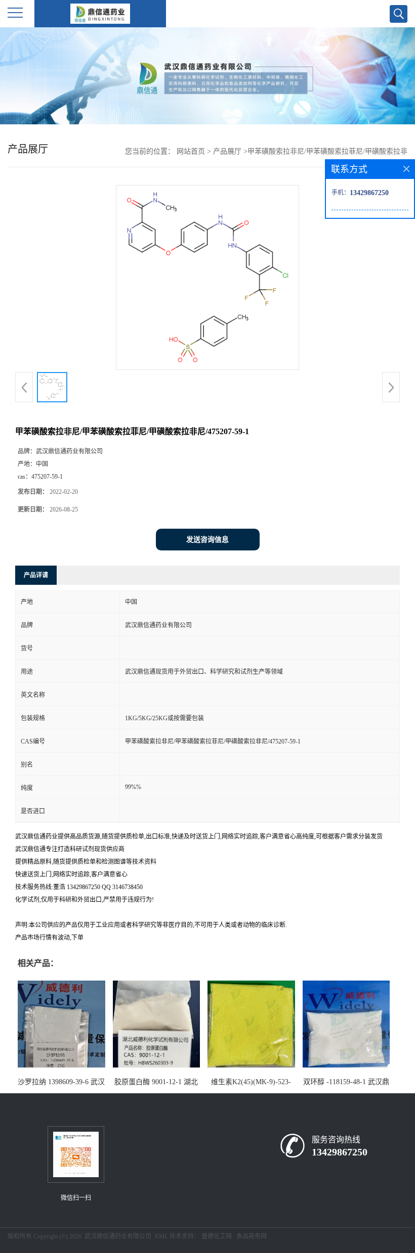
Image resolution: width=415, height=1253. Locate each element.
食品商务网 (251, 1236)
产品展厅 (227, 151)
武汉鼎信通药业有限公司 (118, 1236)
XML (161, 1236)
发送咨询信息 (207, 539)
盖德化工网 (216, 1236)
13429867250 (339, 1151)
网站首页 (191, 151)
